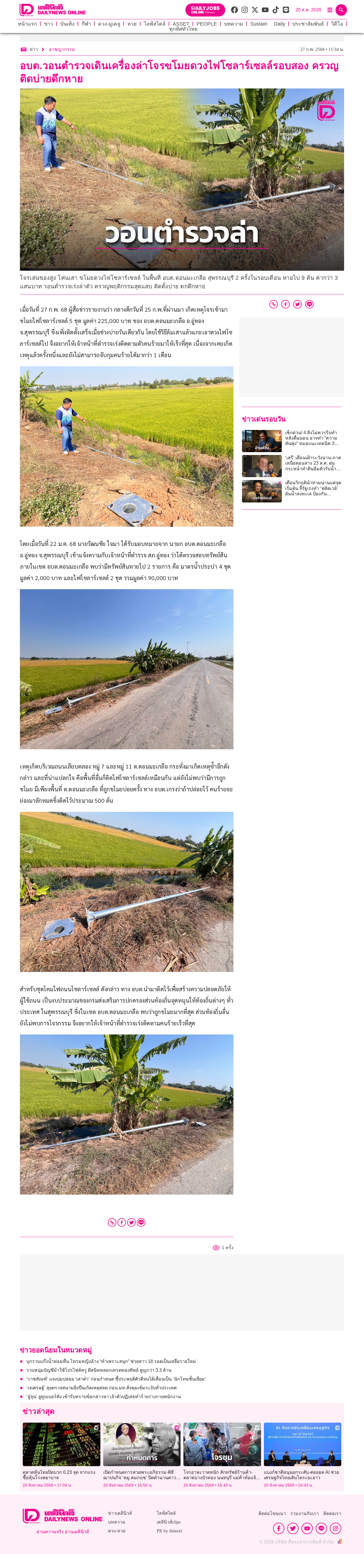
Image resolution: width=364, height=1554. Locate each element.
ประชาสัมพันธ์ (308, 23)
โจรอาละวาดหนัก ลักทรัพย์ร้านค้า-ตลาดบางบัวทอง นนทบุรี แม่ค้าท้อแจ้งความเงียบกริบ (220, 1477)
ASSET (181, 23)
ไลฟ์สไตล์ (155, 23)
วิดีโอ (337, 23)
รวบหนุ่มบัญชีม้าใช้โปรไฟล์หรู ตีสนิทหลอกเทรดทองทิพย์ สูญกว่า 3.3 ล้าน (98, 1370)
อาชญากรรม (62, 49)
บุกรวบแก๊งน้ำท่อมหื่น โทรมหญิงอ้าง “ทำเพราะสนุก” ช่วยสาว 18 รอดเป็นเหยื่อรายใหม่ (111, 1361)
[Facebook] (121, 1222)
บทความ (233, 23)
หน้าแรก (27, 23)
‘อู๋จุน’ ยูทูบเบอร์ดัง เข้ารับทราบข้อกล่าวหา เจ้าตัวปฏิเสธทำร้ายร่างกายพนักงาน (103, 1396)
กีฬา (86, 23)
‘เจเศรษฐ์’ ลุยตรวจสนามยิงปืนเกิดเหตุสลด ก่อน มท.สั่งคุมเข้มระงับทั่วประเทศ (101, 1387)
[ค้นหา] (341, 10)
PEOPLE (207, 23)
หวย (132, 23)
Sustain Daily (267, 23)
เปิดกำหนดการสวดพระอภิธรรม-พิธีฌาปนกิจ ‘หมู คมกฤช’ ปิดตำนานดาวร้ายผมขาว (139, 1477)
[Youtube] (307, 1528)
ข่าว (48, 23)
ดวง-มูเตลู (109, 23)
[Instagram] (335, 1528)
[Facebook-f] (278, 1528)
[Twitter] (131, 1222)
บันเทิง (67, 23)
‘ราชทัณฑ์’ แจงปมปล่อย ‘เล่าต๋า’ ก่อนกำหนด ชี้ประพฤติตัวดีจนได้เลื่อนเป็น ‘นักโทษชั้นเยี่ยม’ (116, 1379)
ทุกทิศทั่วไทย (183, 29)
